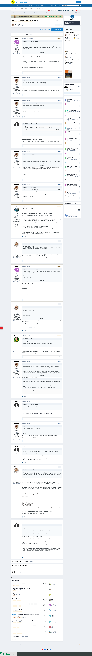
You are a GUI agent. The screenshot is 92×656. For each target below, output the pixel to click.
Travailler (37, 5)
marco (52, 626)
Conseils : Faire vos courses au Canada (19, 631)
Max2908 (15, 599)
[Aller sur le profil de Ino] (65, 175)
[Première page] (12, 34)
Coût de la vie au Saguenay (17, 609)
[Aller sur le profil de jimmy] (50, 584)
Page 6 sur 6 (31, 34)
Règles (21, 8)
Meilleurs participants (40, 8)
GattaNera (18, 24)
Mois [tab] (70, 86)
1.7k (17, 215)
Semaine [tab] (66, 86)
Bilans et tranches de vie (26, 25)
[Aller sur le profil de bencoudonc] (66, 38)
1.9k (17, 47)
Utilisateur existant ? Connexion (68, 2)
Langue (33, 652)
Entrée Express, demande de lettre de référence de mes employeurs (72, 132)
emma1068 (34, 364)
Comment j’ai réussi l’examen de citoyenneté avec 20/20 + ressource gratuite (72, 104)
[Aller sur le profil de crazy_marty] (50, 616)
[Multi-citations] (22, 73)
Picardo (68, 140)
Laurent (14, 621)
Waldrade (52, 609)
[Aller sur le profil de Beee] (65, 162)
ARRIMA (42, 5)
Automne (33, 187)
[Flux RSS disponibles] (80, 644)
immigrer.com (53, 631)
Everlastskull (69, 119)
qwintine (52, 599)
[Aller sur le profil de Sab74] (65, 167)
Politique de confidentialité (45, 652)
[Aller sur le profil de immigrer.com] (50, 632)
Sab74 (68, 167)
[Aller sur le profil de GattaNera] (13, 25)
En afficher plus (72, 93)
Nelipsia (14, 589)
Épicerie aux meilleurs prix (16, 583)
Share (52, 25)
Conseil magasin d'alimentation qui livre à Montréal (21, 588)
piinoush (68, 111)
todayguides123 (71, 215)
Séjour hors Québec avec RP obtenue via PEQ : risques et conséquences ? (72, 185)
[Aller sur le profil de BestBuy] (65, 196)
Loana (14, 594)
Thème (37, 652)
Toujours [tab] (78, 86)
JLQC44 (68, 159)
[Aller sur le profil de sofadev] (65, 104)
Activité (18, 5)
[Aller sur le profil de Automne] (16, 339)
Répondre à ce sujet (57, 29)
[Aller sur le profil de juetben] (50, 589)
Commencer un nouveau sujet (44, 29)
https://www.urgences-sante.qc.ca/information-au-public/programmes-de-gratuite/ (36, 551)
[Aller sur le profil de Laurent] (65, 192)
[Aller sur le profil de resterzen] (16, 42)
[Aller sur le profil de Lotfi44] (65, 149)
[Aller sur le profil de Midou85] (16, 210)
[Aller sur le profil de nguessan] (65, 128)
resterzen (16, 38)
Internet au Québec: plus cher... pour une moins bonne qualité (22, 620)
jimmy (52, 583)
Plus (59, 5)
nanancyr (68, 181)
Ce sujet (76, 5)
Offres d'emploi (31, 5)
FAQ (55, 5)
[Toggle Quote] (23, 41)
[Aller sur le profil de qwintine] (50, 600)
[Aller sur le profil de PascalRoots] (65, 123)
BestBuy (68, 198)
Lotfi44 (68, 150)
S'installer (51, 5)
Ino (67, 176)
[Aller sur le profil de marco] (50, 627)
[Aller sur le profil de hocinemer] (65, 153)
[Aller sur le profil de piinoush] (65, 111)
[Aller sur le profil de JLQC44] (65, 158)
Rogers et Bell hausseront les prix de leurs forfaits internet (22, 625)
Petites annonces (24, 5)
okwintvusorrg (69, 99)
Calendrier (16, 8)
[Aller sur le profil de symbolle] (65, 143)
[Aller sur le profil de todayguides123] (66, 215)
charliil (14, 632)
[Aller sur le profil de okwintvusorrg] (65, 100)
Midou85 (16, 206)
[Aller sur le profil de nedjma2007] (65, 170)
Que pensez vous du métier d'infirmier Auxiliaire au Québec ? (72, 196)
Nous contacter (53, 652)
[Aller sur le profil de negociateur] (67, 90)
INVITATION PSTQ (70, 127)
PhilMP (33, 243)
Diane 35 (13, 593)
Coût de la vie (14, 598)
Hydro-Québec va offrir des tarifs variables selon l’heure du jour (28, 614)
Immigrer (46, 5)
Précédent (16, 34)
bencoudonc (34, 103)
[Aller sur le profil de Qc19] (50, 595)
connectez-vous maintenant (46, 566)
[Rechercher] (80, 5)
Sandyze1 (68, 134)
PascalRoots (69, 123)
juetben (52, 588)
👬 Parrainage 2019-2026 (71, 110)
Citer (25, 116)
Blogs (12, 8)
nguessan (68, 128)
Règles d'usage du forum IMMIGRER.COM (69, 23)
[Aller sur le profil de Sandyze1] (65, 132)
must (14, 584)
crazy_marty (53, 615)
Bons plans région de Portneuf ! (72, 122)
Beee (68, 164)
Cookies (58, 652)
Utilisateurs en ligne (32, 8)
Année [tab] (74, 86)
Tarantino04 (69, 187)
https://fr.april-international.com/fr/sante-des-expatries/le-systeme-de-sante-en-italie (37, 413)
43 (17, 86)
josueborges (15, 610)
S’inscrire (78, 2)
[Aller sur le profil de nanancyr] (65, 179)
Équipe (25, 8)
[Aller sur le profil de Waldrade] (50, 610)
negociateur (71, 89)
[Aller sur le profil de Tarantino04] (65, 185)
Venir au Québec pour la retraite (72, 166)
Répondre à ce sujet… (22, 572)
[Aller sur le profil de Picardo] (65, 139)
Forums (13, 5)
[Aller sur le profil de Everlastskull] (65, 115)
